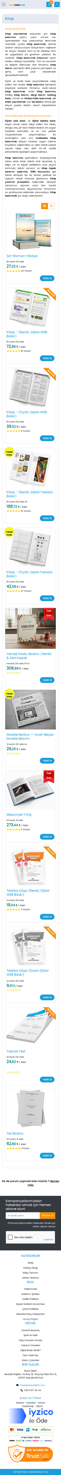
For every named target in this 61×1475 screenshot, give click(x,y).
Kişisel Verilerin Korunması (30, 1304)
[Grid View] (44, 206)
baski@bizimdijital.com (32, 1385)
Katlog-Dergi (30, 1268)
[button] (30, 231)
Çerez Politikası (30, 1309)
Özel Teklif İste (30, 1355)
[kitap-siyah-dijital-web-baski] (30, 387)
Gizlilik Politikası (30, 1299)
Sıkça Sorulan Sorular (30, 1340)
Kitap (30, 1263)
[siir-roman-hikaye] (30, 231)
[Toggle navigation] (4, 4)
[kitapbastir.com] (17, 4)
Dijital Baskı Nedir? (30, 1350)
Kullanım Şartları (30, 1294)
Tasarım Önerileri (30, 1345)
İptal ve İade (31, 1335)
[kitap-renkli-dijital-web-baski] (30, 307)
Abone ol (47, 1215)
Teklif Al (47, 278)
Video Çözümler (30, 1360)
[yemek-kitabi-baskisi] (30, 628)
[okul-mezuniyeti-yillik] (30, 789)
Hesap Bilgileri (30, 1319)
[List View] (51, 206)
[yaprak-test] (30, 1026)
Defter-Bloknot (30, 1278)
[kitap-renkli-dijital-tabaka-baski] (30, 467)
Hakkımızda (30, 1289)
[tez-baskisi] (30, 1108)
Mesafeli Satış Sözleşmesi (30, 1314)
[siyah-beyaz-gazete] (30, 709)
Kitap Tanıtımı (30, 1273)
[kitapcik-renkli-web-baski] (30, 866)
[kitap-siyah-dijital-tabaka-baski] (30, 547)
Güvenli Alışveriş (30, 1330)
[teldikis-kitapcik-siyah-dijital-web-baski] (30, 946)
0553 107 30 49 (32, 1390)
